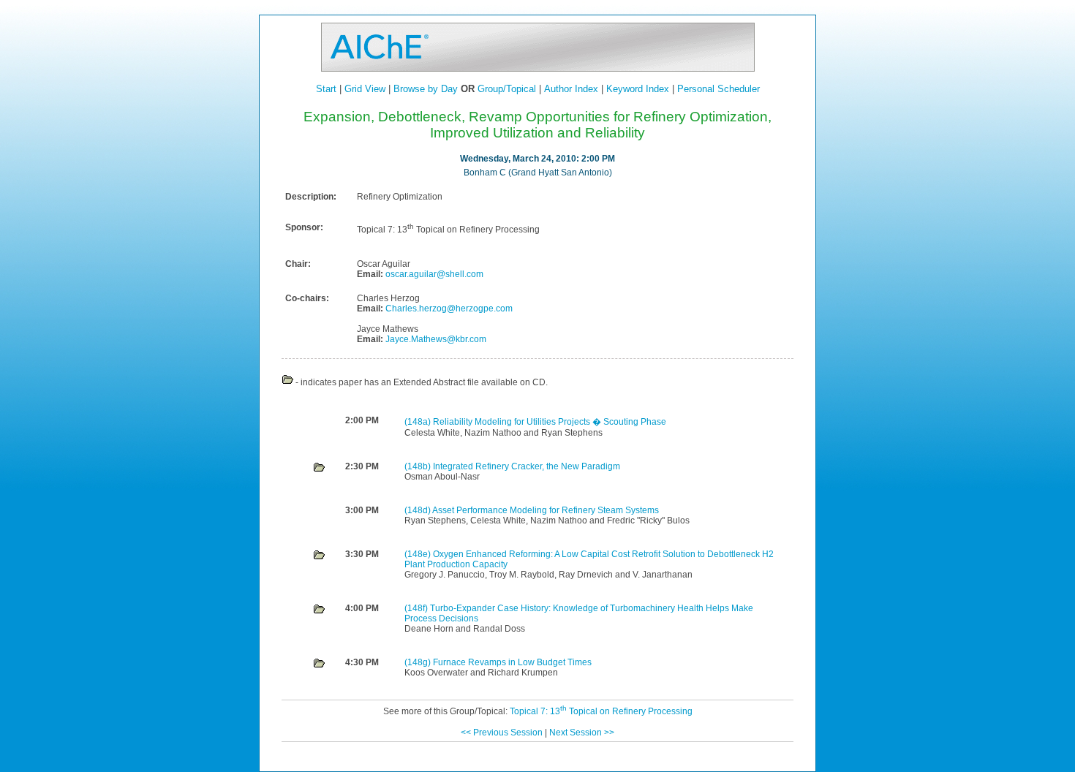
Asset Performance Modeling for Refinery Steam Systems (545, 510)
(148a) (418, 422)
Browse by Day (425, 88)
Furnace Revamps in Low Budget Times (512, 662)
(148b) (418, 466)
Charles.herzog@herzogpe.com (448, 308)
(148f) (417, 608)
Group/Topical (507, 88)
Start (326, 88)
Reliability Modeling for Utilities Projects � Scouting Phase (549, 422)
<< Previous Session (502, 732)
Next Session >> (581, 732)
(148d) (418, 510)
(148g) (418, 662)
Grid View (364, 88)
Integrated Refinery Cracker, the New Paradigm (526, 466)
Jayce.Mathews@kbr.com (434, 339)
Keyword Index (637, 88)
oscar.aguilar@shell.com (433, 274)
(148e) (418, 554)
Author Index (571, 88)
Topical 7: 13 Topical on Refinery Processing (601, 711)
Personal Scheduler (718, 88)
